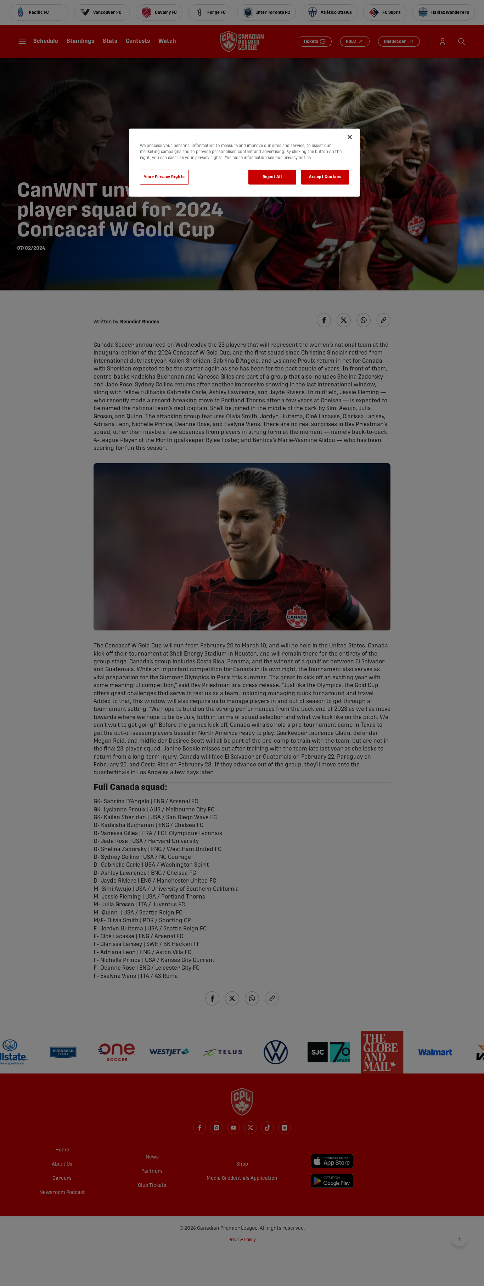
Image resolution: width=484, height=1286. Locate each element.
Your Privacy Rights (164, 177)
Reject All (272, 177)
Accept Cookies (325, 177)
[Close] (350, 137)
